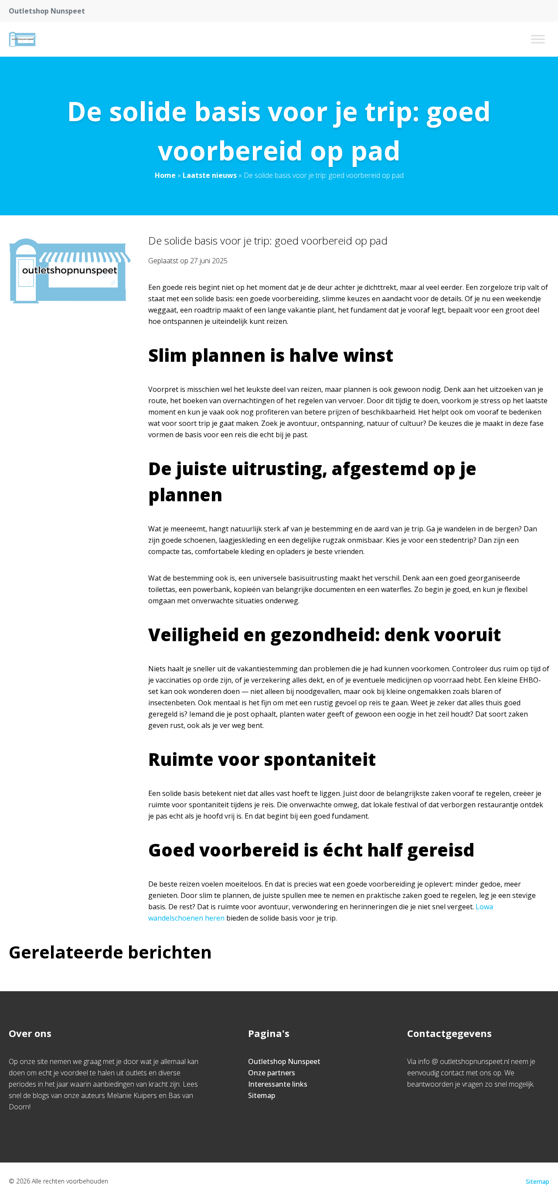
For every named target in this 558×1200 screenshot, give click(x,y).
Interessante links (277, 1084)
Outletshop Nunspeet (284, 1061)
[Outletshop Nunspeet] (23, 39)
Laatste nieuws (210, 175)
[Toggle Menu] (538, 39)
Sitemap (261, 1095)
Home (165, 175)
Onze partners (271, 1073)
